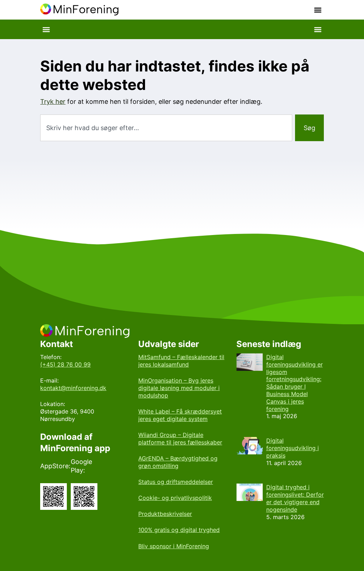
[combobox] (166, 127)
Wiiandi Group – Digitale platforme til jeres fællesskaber (180, 438)
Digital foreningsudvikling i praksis (292, 448)
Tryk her (52, 101)
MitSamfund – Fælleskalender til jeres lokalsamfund (181, 360)
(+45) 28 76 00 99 (65, 364)
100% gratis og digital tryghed (179, 529)
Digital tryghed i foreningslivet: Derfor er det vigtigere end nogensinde (295, 498)
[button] (318, 10)
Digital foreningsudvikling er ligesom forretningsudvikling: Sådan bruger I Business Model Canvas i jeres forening (294, 382)
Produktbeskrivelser (165, 513)
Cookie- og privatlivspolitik (175, 497)
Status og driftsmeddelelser (175, 481)
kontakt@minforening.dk (73, 387)
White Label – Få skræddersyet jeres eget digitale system (180, 415)
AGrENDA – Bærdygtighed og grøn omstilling (178, 462)
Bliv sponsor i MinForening (173, 546)
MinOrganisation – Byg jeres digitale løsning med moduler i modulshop (179, 388)
